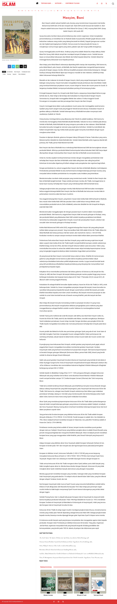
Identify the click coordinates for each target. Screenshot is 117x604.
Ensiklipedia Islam (26, 71)
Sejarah (14, 74)
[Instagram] (102, 3)
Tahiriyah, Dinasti (98, 595)
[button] (112, 4)
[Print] (25, 66)
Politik (4, 74)
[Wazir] (65, 582)
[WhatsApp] (17, 66)
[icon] (37, 4)
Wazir (65, 595)
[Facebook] (97, 3)
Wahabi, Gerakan (48, 595)
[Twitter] (106, 3)
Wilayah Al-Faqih (81, 595)
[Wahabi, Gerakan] (48, 582)
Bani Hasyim (17, 71)
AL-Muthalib (10, 71)
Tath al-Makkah (21, 74)
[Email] (21, 66)
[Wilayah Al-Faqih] (82, 582)
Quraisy (9, 74)
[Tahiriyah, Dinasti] (98, 582)
